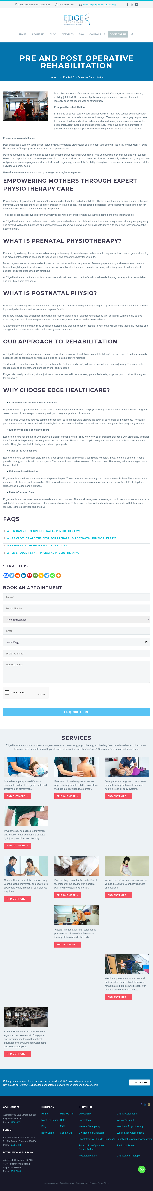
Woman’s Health (125, 1120)
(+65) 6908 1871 (66, 4)
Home (22, 34)
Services (68, 34)
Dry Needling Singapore (91, 1132)
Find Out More (17, 796)
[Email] (35, 575)
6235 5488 (16, 1144)
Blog (53, 34)
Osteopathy (85, 1113)
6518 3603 (16, 1171)
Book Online (118, 34)
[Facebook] (6, 575)
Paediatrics (85, 1120)
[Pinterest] (29, 575)
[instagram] (136, 4)
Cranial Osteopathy (127, 1113)
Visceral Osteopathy (89, 1126)
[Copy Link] (41, 575)
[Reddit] (17, 575)
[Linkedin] (23, 575)
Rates (63, 1120)
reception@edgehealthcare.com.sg (99, 4)
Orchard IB (45, 4)
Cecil (20, 4)
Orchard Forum (31, 4)
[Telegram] (46, 575)
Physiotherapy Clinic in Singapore (97, 1139)
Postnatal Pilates (88, 1155)
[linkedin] (132, 4)
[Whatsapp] (52, 575)
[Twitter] (11, 575)
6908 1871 (16, 1122)
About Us (38, 34)
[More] (58, 575)
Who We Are (67, 1113)
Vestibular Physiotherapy (130, 1126)
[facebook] (127, 4)
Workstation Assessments (130, 1132)
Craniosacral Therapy (128, 1155)
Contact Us (97, 34)
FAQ (81, 34)
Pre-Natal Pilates (126, 1145)
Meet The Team (49, 1120)
